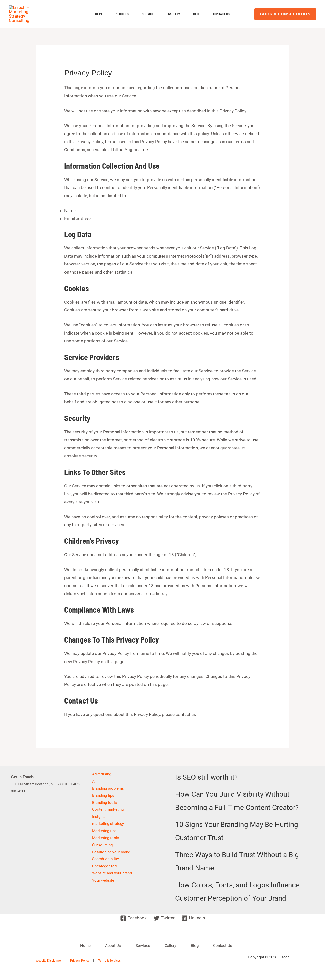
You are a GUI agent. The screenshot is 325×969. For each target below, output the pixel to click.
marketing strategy (108, 823)
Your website (103, 880)
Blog (196, 13)
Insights (99, 816)
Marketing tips (104, 831)
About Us (122, 13)
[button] (285, 14)
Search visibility (105, 859)
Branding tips (103, 795)
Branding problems (108, 788)
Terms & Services (109, 960)
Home (99, 13)
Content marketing (108, 809)
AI (94, 781)
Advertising (101, 774)
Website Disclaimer (49, 960)
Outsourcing (102, 845)
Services (148, 13)
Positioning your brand (111, 852)
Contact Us (221, 13)
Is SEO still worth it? (206, 777)
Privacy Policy (79, 960)
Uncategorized (104, 866)
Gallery (174, 13)
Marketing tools (105, 838)
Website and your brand (112, 873)
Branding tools (104, 802)
